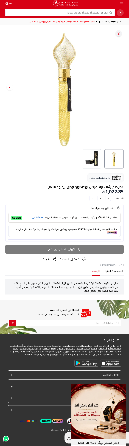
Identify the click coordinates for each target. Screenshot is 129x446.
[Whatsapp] (6, 439)
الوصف (96, 271)
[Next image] (10, 87)
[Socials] (70, 421)
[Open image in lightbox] (118, 33)
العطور (103, 21)
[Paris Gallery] (65, 3)
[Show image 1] (114, 158)
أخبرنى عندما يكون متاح (61, 249)
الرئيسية (116, 21)
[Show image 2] (91, 158)
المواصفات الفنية (114, 271)
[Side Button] (122, 3)
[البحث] (111, 12)
